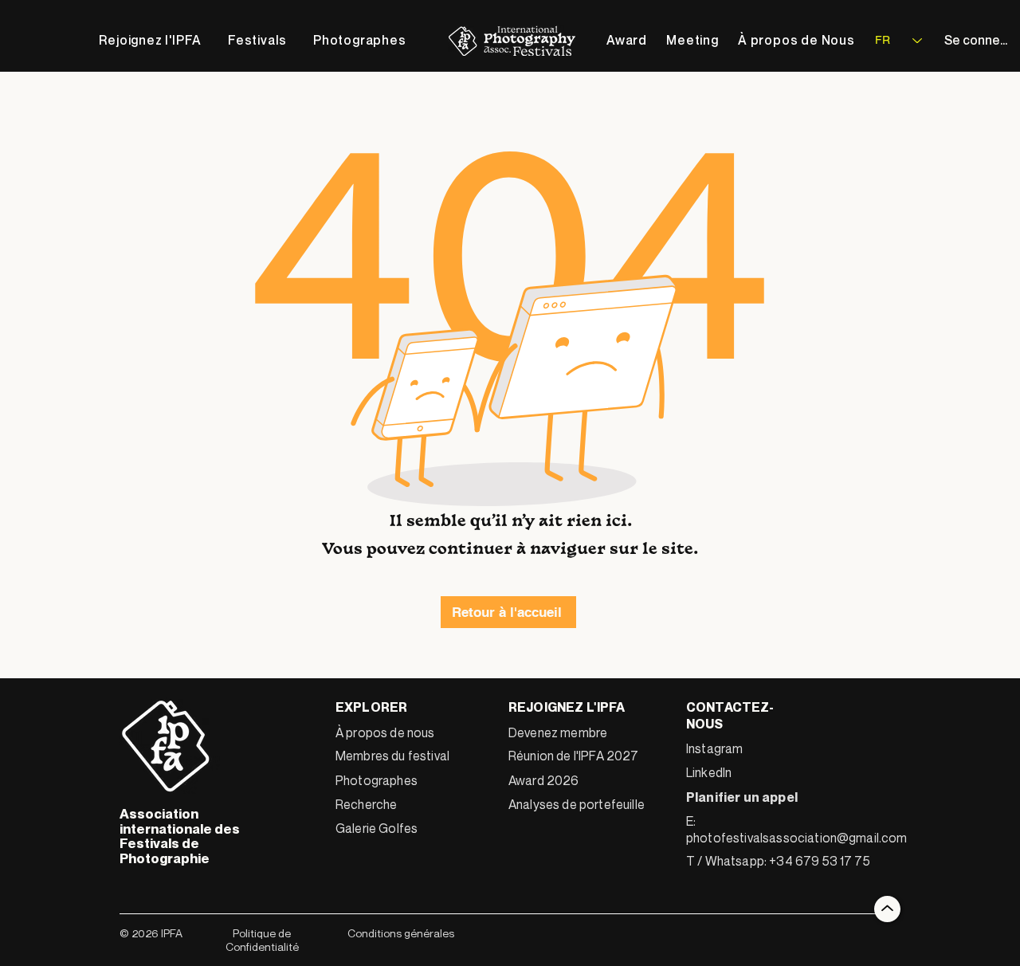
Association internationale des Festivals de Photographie (180, 836)
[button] (258, 40)
